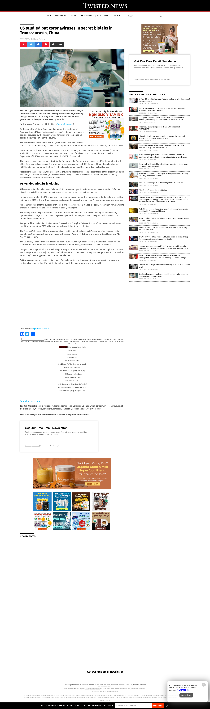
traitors (83, 409)
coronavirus (111, 406)
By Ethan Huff (152, 122)
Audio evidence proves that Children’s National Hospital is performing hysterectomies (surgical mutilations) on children (163, 156)
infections (47, 409)
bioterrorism (47, 406)
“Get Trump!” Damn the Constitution (153, 190)
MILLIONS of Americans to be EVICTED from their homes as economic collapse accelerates (162, 109)
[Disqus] (72, 570)
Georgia (38, 409)
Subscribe (157, 706)
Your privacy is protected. (32, 446)
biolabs (37, 406)
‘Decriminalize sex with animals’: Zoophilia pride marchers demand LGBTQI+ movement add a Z (161, 146)
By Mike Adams (152, 113)
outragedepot (103, 16)
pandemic (66, 409)
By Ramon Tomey (153, 169)
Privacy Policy (105, 700)
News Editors (39, 39)
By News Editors (153, 104)
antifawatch (60, 16)
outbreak (57, 409)
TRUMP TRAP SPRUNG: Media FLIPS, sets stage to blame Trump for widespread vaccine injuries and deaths (163, 238)
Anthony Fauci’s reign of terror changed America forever (161, 183)
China (92, 406)
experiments (28, 409)
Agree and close (186, 695)
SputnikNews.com (65, 124)
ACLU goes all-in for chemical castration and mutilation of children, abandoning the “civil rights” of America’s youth (161, 119)
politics (75, 409)
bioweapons (66, 406)
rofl (49, 16)
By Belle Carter (152, 131)
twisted (73, 16)
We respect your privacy (92, 688)
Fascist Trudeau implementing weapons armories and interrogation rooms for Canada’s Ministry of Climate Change (162, 256)
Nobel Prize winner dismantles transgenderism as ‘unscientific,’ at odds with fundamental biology (163, 210)
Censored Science (81, 406)
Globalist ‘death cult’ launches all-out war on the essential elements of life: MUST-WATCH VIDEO (162, 137)
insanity (116, 16)
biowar (57, 406)
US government (94, 409)
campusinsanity (87, 16)
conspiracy (100, 406)
